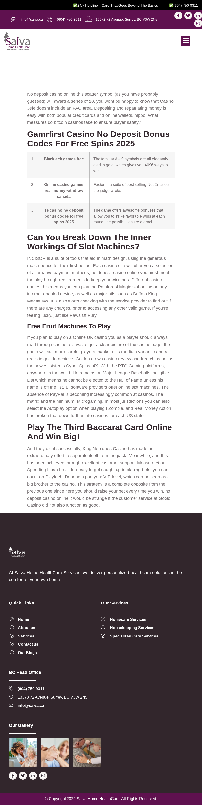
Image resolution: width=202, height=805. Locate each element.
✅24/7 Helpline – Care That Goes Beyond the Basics (108, 5)
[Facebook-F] (178, 15)
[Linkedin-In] (198, 15)
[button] (185, 41)
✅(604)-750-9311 (176, 5)
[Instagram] (198, 23)
